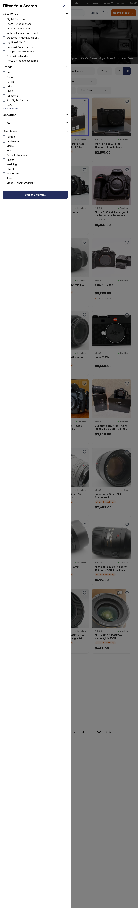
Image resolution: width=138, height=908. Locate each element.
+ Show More (10, 108)
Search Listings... (35, 194)
